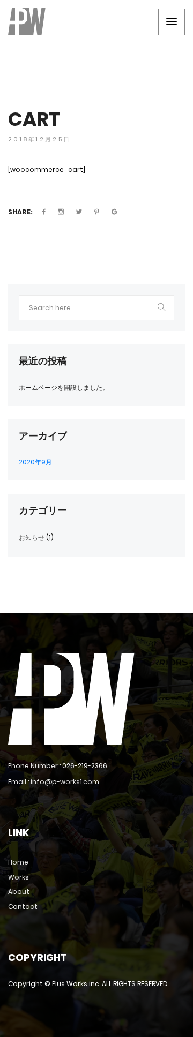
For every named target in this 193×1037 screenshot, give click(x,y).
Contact (23, 906)
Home (18, 862)
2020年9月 (35, 462)
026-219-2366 (84, 765)
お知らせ (31, 537)
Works (18, 877)
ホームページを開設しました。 (64, 387)
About (18, 891)
